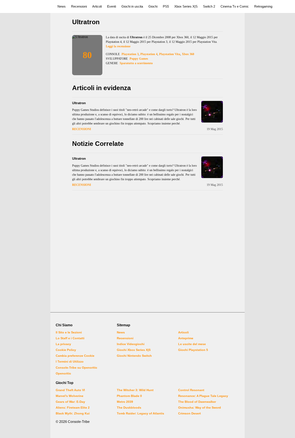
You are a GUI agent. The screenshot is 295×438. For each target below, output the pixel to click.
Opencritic (63, 373)
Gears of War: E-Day (70, 401)
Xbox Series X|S (186, 6)
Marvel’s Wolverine (69, 396)
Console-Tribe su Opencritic (76, 367)
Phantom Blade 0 (129, 396)
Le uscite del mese (192, 344)
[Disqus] (147, 252)
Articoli (97, 6)
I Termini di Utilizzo (70, 361)
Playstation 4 (148, 54)
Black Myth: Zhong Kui (73, 413)
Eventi (111, 6)
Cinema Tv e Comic (234, 6)
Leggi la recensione (118, 46)
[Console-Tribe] (26, 6)
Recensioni (79, 6)
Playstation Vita (169, 54)
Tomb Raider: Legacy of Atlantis (140, 413)
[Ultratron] (212, 112)
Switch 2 (209, 6)
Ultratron (79, 103)
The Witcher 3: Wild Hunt (135, 390)
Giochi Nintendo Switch (134, 355)
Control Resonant (191, 390)
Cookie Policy (66, 350)
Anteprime (185, 338)
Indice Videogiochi (130, 344)
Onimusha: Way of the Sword (199, 407)
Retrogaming (263, 6)
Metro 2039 (125, 401)
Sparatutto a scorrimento (136, 63)
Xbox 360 (188, 54)
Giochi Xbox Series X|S (134, 350)
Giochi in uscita (132, 6)
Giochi (152, 6)
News (61, 6)
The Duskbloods (129, 407)
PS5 (166, 6)
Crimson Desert (189, 413)
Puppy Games (139, 58)
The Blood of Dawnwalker (197, 401)
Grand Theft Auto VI (70, 390)
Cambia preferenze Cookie (75, 355)
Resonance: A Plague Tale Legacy (203, 396)
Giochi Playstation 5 (193, 350)
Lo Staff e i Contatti (70, 338)
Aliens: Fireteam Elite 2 (73, 407)
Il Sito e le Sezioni (69, 332)
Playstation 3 (130, 54)
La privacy (63, 344)
